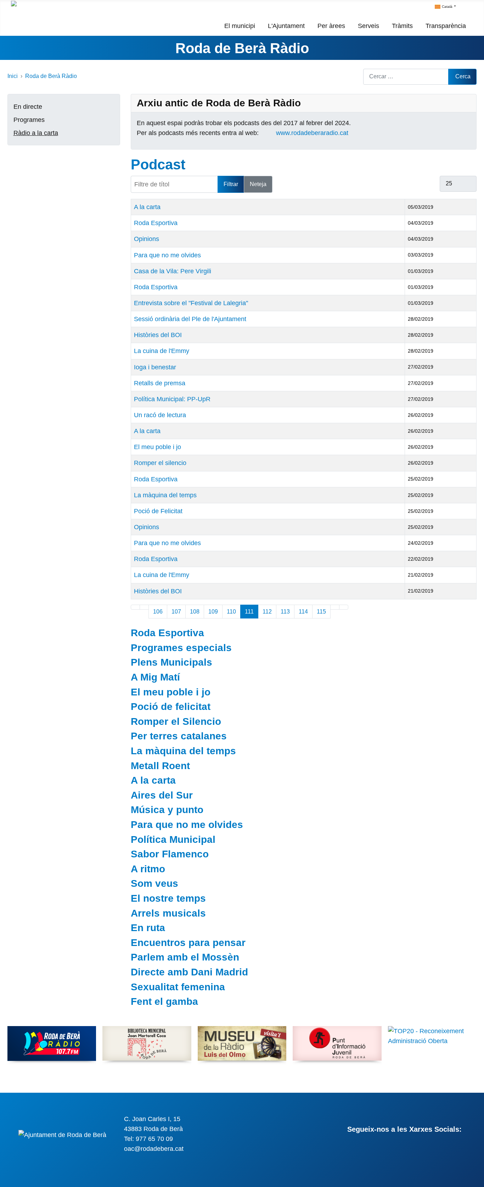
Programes (29, 119)
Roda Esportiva (156, 222)
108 (194, 612)
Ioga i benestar (155, 367)
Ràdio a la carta (35, 132)
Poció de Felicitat (158, 511)
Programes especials (181, 647)
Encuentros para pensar (188, 942)
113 (285, 612)
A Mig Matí (155, 677)
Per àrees (331, 25)
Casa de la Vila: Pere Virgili (172, 271)
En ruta (148, 927)
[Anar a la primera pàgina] (135, 607)
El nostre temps (168, 898)
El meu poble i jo (157, 446)
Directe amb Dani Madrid (189, 972)
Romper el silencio (160, 462)
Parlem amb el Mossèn (185, 957)
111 (249, 612)
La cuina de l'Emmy (161, 350)
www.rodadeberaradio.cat (312, 132)
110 (231, 612)
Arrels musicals (168, 913)
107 (176, 612)
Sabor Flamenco (170, 854)
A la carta (147, 207)
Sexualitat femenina (178, 986)
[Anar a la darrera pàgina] (343, 607)
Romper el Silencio (176, 721)
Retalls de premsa (159, 383)
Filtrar (231, 184)
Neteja (258, 184)
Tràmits (402, 25)
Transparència (446, 25)
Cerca (463, 76)
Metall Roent (160, 765)
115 (321, 612)
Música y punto (167, 809)
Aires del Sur (162, 795)
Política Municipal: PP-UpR (172, 399)
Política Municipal (173, 839)
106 (158, 612)
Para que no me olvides (167, 255)
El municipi (239, 25)
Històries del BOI (158, 334)
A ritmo (148, 868)
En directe (27, 106)
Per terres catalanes (179, 735)
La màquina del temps (165, 495)
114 (303, 612)
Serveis (368, 25)
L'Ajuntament (286, 25)
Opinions (146, 238)
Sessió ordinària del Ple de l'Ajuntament (190, 319)
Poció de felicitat (170, 706)
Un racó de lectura (160, 415)
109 (213, 612)
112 (267, 612)
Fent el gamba (164, 1001)
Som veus (154, 883)
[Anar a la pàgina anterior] (144, 607)
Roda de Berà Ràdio (242, 48)
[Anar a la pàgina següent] (334, 607)
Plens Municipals (171, 662)
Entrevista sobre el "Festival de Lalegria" (191, 303)
